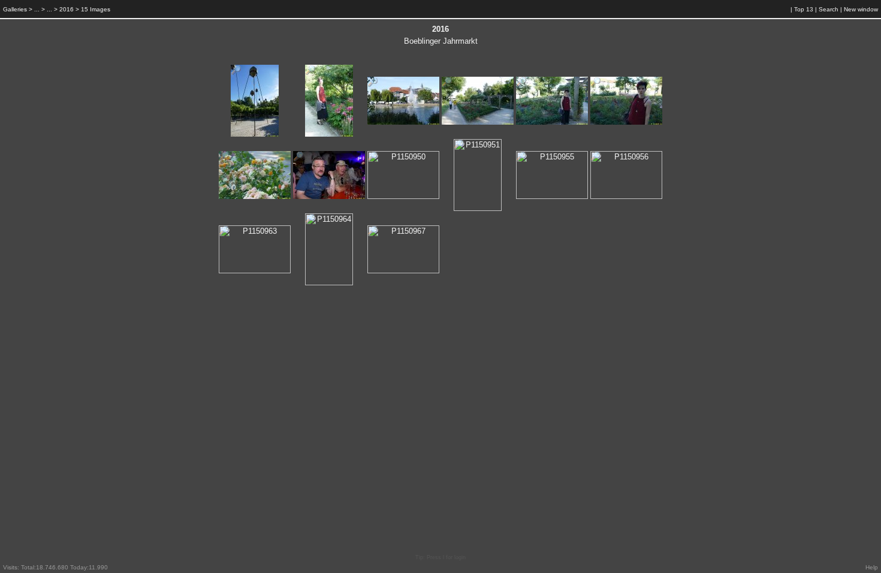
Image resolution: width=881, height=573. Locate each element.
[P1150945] (595, 84)
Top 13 (803, 9)
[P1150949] (298, 159)
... (37, 9)
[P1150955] (521, 159)
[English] (776, 10)
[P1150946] (224, 159)
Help (871, 567)
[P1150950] (372, 159)
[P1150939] (236, 72)
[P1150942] (372, 84)
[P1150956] (595, 159)
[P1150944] (521, 84)
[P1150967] (372, 233)
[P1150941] (310, 72)
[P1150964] (310, 221)
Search (828, 9)
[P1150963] (224, 233)
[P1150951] (459, 147)
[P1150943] (447, 84)
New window (861, 9)
